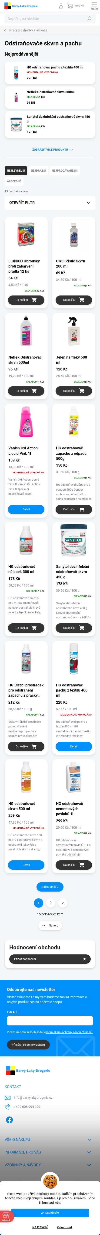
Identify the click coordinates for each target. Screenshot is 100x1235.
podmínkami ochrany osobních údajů (69, 1032)
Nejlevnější (16, 170)
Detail (26, 509)
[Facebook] (9, 1119)
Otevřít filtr (22, 202)
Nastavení (40, 1227)
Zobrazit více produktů (50, 149)
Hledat (89, 18)
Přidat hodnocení (25, 959)
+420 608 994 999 (27, 1107)
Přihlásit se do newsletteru (28, 1044)
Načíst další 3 (50, 887)
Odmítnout (64, 1227)
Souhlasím (52, 1213)
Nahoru (53, 925)
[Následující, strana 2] (50, 903)
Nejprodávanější (65, 170)
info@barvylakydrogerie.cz (33, 1097)
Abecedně (14, 181)
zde (57, 1202)
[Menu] (94, 6)
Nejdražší (38, 170)
